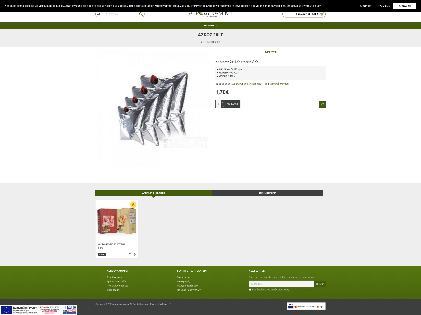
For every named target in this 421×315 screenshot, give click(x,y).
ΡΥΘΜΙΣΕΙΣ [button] (384, 6)
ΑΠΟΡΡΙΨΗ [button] (366, 6)
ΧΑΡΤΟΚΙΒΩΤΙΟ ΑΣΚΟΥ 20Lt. (112, 244)
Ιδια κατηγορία (267, 193)
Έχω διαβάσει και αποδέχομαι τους (281, 289)
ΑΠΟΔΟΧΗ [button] (405, 6)
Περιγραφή (270, 52)
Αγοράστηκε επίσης (153, 193)
